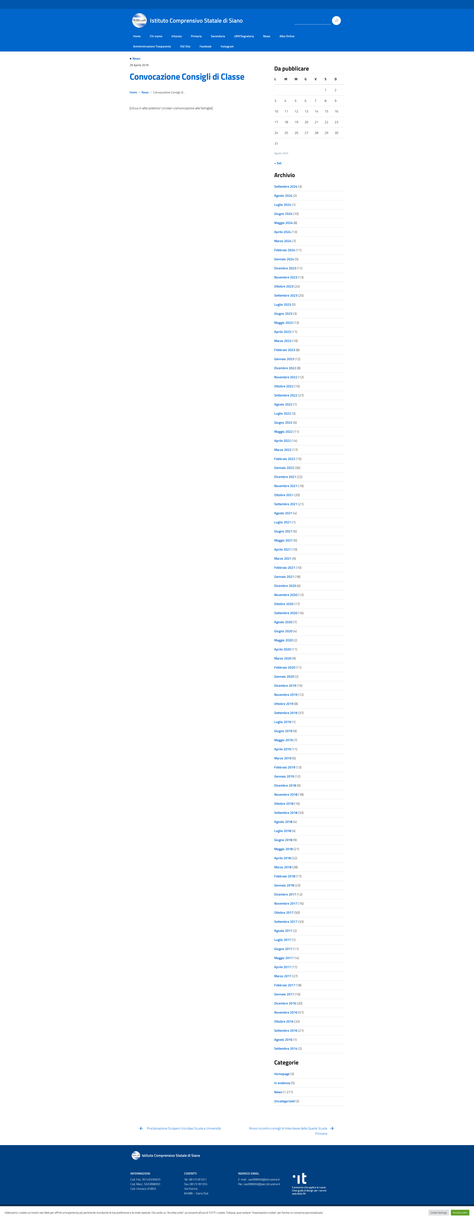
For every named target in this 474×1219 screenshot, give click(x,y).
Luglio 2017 (282, 939)
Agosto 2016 (283, 1039)
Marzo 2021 (282, 558)
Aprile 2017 (282, 966)
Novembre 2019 (285, 694)
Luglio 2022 (282, 413)
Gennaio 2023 (284, 358)
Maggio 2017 (283, 957)
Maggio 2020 (283, 640)
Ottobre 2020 (283, 603)
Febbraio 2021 (284, 567)
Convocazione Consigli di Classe (187, 76)
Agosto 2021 (283, 513)
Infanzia (176, 36)
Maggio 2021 (283, 540)
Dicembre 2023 (285, 268)
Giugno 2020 (283, 631)
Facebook (205, 46)
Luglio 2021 (282, 522)
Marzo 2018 (282, 867)
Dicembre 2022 (285, 368)
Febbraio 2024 (284, 250)
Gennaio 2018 (284, 885)
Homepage (282, 1073)
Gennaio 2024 (284, 259)
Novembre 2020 (285, 594)
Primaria (196, 36)
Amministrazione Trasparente (152, 46)
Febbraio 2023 (284, 349)
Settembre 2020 (285, 612)
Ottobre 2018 (283, 803)
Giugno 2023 (283, 313)
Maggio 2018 (283, 848)
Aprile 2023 (282, 331)
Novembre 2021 (285, 485)
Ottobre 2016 (283, 1021)
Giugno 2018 (283, 839)
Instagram (227, 46)
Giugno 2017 (283, 948)
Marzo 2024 (282, 240)
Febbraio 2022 (284, 458)
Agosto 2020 (283, 622)
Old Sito (185, 46)
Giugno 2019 (283, 730)
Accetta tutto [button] (460, 1212)
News (266, 36)
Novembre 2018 (285, 794)
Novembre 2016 (285, 1012)
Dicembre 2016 (285, 1003)
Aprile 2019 (282, 749)
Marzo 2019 (282, 758)
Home (137, 36)
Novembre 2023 (285, 277)
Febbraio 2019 (284, 767)
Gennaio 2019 (284, 776)
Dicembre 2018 (285, 785)
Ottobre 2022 (283, 386)
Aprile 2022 (282, 440)
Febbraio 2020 (284, 667)
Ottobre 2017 (283, 912)
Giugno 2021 (283, 531)
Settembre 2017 (285, 921)
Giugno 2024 (283, 213)
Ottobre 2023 (283, 286)
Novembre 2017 (285, 903)
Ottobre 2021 (283, 494)
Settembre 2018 (285, 812)
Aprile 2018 (282, 858)
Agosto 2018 (283, 821)
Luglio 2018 (282, 830)
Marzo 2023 (282, 340)
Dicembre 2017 (285, 894)
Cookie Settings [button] (439, 1212)
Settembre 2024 (285, 186)
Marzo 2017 (282, 976)
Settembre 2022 (285, 395)
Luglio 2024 (282, 204)
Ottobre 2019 (283, 703)
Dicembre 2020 (285, 585)
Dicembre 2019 (285, 685)
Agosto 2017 (283, 930)
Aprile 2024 (282, 231)
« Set (277, 163)
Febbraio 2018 (284, 876)
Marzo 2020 (282, 658)
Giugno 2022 (283, 422)
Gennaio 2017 (284, 994)
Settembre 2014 (285, 1048)
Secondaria (218, 36)
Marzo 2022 (282, 449)
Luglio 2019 (282, 721)
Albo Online (287, 36)
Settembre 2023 (285, 295)
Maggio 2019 (283, 740)
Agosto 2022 (283, 404)
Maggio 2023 (283, 322)
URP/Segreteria (244, 36)
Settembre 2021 (285, 503)
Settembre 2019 (285, 712)
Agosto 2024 (283, 195)
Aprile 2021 (282, 549)
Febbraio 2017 (284, 985)
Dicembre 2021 (285, 476)
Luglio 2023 (282, 304)
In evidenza (282, 1082)
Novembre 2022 (285, 377)
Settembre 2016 (285, 1030)
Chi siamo (156, 36)
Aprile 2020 (282, 649)
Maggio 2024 (283, 222)
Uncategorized (284, 1101)
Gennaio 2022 (284, 467)
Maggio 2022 (283, 431)
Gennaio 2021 (284, 576)
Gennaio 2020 (284, 676)
